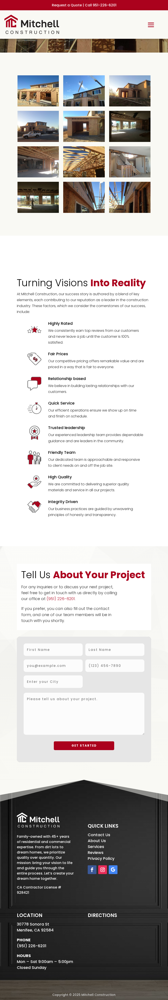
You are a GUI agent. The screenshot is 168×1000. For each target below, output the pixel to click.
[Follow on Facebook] (92, 869)
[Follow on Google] (113, 869)
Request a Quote (67, 5)
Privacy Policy (101, 858)
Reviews (95, 852)
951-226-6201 (104, 5)
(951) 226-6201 (61, 598)
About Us (97, 840)
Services (96, 846)
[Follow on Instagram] (102, 869)
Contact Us (99, 834)
